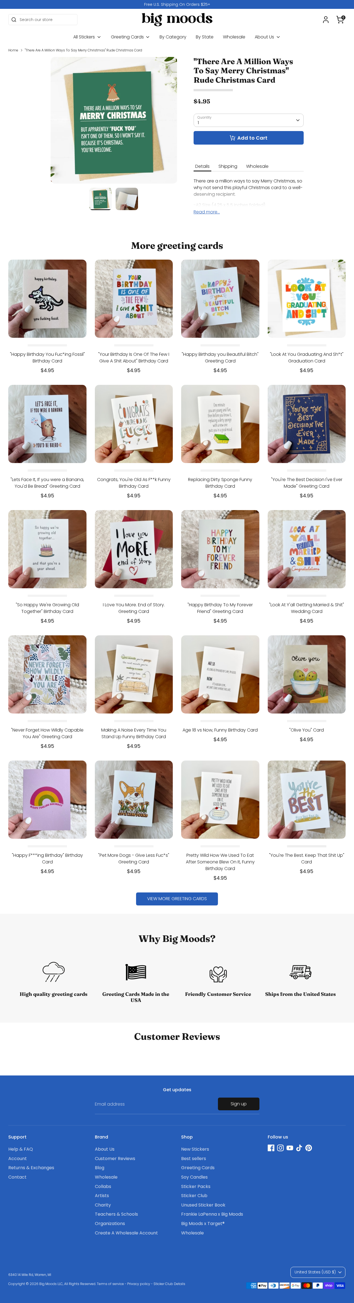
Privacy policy (138, 1283)
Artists (102, 1195)
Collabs (103, 1186)
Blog (99, 1167)
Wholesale (234, 37)
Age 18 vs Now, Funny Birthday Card (220, 730)
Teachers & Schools (116, 1214)
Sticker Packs (195, 1186)
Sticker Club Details (169, 1283)
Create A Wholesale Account (126, 1233)
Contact (17, 1177)
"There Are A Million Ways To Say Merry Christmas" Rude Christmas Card (83, 50)
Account (17, 1158)
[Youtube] (290, 1148)
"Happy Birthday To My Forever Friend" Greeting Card (220, 608)
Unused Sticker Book (203, 1205)
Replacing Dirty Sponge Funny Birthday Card (220, 482)
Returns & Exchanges (31, 1167)
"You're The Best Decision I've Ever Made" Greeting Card (306, 482)
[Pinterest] (308, 1148)
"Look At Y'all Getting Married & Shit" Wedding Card (306, 608)
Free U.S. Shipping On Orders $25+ (177, 4)
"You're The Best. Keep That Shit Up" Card (306, 858)
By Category (173, 37)
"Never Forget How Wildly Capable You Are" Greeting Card (47, 733)
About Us (265, 37)
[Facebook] (271, 1148)
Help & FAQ (20, 1149)
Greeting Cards (128, 37)
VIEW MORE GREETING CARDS (177, 898)
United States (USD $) (315, 1272)
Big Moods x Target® (203, 1223)
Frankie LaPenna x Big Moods (212, 1214)
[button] (340, 19)
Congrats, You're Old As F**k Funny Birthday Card (134, 482)
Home (13, 50)
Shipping (227, 166)
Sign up (239, 1104)
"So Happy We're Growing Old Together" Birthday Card (47, 608)
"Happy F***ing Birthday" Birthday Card (47, 858)
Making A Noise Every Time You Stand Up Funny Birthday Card (133, 733)
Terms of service (110, 1283)
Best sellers (193, 1158)
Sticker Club (194, 1195)
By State (205, 37)
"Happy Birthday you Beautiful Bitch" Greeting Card (220, 357)
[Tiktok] (299, 1148)
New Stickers (195, 1149)
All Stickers (84, 37)
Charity (103, 1205)
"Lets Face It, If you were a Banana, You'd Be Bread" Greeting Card (47, 482)
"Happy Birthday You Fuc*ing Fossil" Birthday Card (47, 357)
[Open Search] (13, 19)
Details (202, 166)
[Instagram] (280, 1148)
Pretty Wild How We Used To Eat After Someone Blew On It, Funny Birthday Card (220, 862)
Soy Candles (194, 1177)
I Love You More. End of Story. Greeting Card (134, 608)
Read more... (207, 212)
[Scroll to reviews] (249, 90)
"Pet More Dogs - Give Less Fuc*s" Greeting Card (133, 858)
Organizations (110, 1223)
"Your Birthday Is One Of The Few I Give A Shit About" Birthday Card (133, 357)
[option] (177, 4)
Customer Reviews (115, 1158)
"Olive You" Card (306, 730)
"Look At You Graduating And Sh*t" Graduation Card (306, 357)
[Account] (325, 19)
